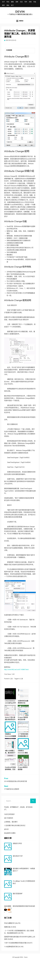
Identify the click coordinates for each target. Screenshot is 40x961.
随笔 (12, 1)
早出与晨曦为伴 (9, 923)
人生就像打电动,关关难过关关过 (14, 825)
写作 (25, 1)
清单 (17, 1)
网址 (8, 5)
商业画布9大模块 (9, 833)
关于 (12, 5)
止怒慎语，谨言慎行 (11, 822)
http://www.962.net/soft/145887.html (16, 669)
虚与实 (6, 829)
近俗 (30, 1)
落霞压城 (7, 927)
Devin (20, 12)
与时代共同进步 (9, 814)
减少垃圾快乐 (8, 818)
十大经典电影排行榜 (11, 947)
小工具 (21, 678)
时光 (8, 1)
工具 (11, 678)
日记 (21, 1)
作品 (34, 1)
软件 (3, 5)
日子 (3, 1)
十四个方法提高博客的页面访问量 (15, 943)
